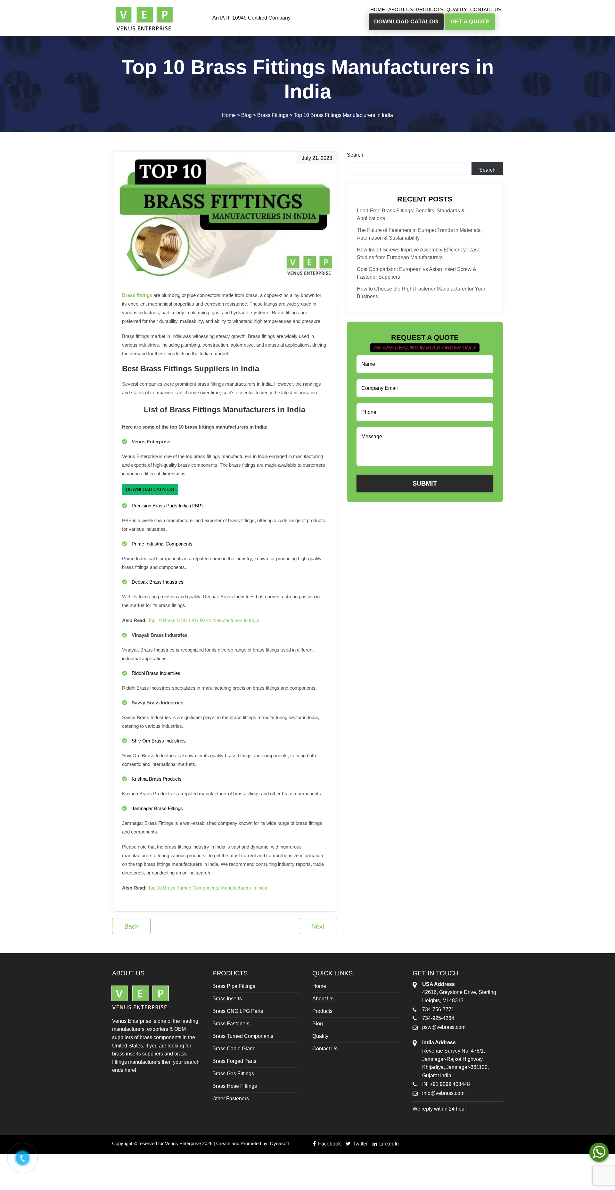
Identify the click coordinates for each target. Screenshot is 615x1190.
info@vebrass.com (443, 1093)
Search (355, 155)
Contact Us (485, 9)
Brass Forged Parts (234, 1061)
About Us (400, 9)
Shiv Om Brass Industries (159, 740)
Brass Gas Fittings (233, 1073)
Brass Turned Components (242, 1036)
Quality (457, 9)
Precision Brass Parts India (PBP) (167, 505)
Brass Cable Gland (234, 1048)
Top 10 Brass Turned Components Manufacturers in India (207, 887)
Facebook (329, 1143)
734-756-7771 (438, 1009)
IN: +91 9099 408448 (446, 1084)
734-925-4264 (438, 1018)
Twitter (359, 1143)
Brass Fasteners (231, 1023)
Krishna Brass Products (157, 779)
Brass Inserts (227, 998)
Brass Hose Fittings (234, 1086)
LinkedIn (388, 1143)
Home (377, 9)
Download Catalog (150, 489)
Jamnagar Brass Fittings (157, 808)
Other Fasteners (230, 1098)
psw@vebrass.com (443, 1027)
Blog (317, 1023)
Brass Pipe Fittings (233, 986)
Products (429, 9)
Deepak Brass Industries (158, 582)
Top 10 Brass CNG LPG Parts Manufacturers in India (203, 620)
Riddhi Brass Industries (156, 673)
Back (131, 926)
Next (317, 926)
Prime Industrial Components (162, 543)
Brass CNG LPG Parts (237, 1011)
